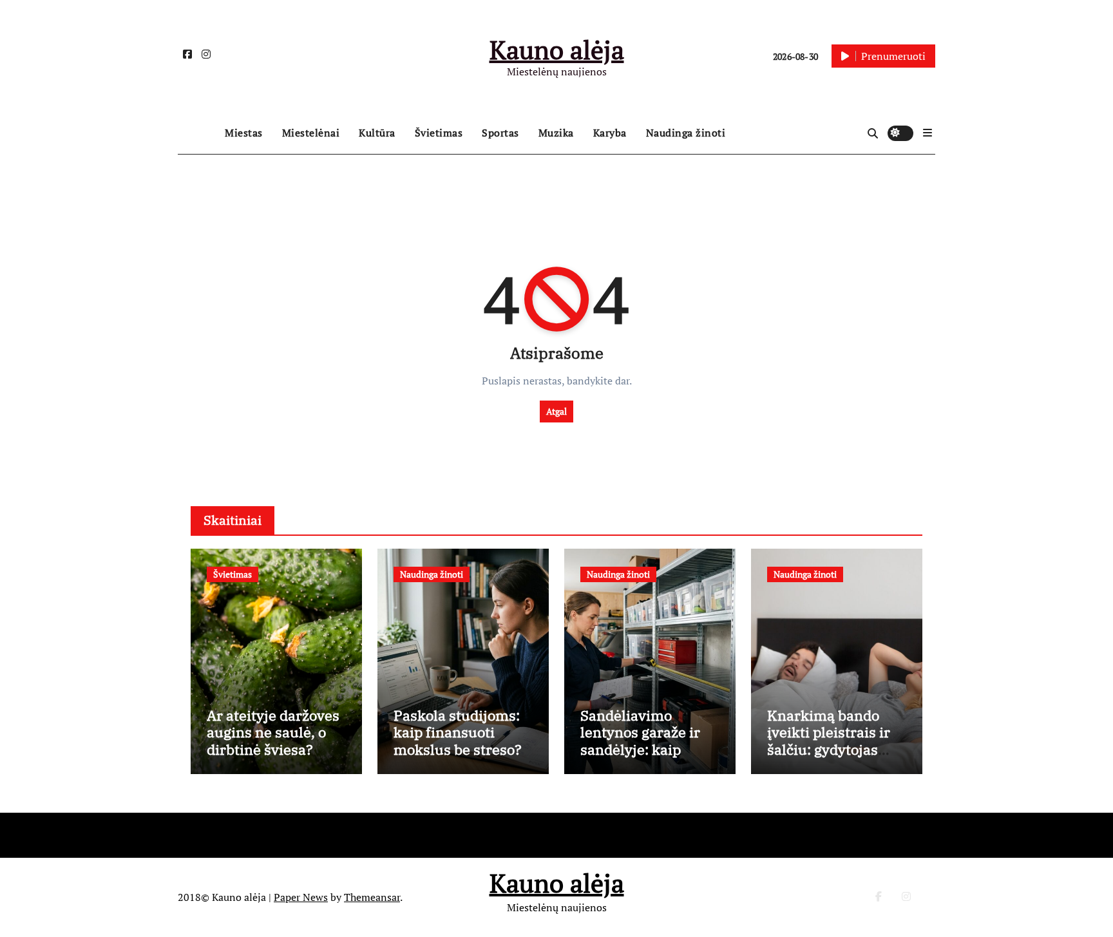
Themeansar (372, 897)
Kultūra (377, 133)
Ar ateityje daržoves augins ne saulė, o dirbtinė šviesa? (273, 732)
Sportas (500, 133)
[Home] (198, 133)
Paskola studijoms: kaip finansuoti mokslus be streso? (458, 732)
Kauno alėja (557, 49)
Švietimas (439, 133)
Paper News (301, 897)
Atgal (556, 411)
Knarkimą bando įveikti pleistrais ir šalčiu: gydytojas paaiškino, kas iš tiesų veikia (828, 749)
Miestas (244, 133)
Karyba (610, 133)
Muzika (556, 133)
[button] (927, 133)
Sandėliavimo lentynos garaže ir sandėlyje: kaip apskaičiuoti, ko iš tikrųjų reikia (640, 749)
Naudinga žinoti (686, 133)
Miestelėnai (311, 133)
